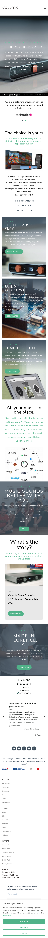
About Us (5, 820)
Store (4, 795)
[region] (24, 716)
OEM (3, 816)
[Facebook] (14, 748)
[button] (22, 120)
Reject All (24, 933)
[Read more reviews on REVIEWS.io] (24, 694)
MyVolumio (5, 787)
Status (4, 799)
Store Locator (6, 856)
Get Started (6, 783)
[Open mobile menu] (45, 8)
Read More (7, 916)
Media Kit (5, 824)
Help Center (6, 849)
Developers (6, 802)
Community (5, 791)
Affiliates (5, 835)
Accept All (24, 921)
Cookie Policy (6, 860)
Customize (24, 927)
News (10, 591)
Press (4, 827)
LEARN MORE (15, 613)
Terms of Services (8, 852)
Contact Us (6, 845)
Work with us (6, 831)
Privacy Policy (6, 864)
